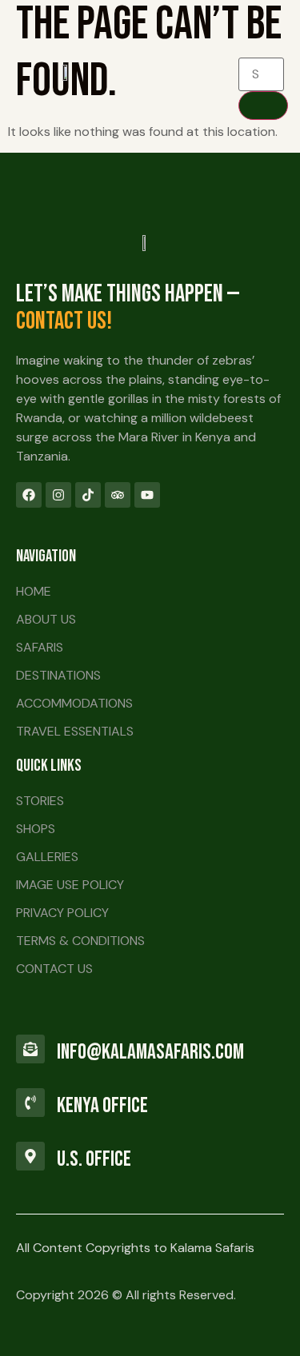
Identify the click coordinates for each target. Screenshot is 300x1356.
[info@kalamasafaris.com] (30, 1049)
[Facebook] (29, 495)
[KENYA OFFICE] (30, 1102)
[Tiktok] (88, 495)
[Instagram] (58, 495)
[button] (183, 72)
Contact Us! (64, 321)
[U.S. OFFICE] (30, 1156)
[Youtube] (147, 495)
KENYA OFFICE (102, 1106)
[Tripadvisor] (117, 495)
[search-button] (263, 105)
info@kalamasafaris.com (150, 1052)
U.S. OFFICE (94, 1159)
